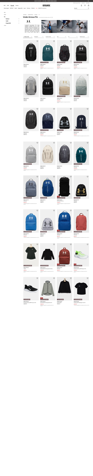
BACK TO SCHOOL (42, 8)
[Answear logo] (46, 5)
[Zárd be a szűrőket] (88, 1)
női (4, 5)
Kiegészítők (20, 8)
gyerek (12, 5)
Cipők (15, 8)
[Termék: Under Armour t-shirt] (31, 255)
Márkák (33, 8)
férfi (8, 5)
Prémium (28, 8)
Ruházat (11, 8)
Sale (36, 8)
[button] (28, 37)
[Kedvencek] (85, 5)
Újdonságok (6, 8)
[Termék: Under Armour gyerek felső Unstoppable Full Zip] (48, 255)
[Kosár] (88, 5)
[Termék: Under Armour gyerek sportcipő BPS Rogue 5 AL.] (81, 255)
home (17, 5)
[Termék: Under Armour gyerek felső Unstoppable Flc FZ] (48, 288)
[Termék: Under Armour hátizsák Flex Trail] (64, 187)
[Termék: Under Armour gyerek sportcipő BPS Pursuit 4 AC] (31, 288)
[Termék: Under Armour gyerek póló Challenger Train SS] (81, 288)
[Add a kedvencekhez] (37, 41)
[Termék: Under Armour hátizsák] (31, 51)
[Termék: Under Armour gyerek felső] (64, 288)
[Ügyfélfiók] (81, 5)
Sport (25, 8)
